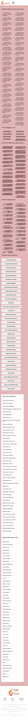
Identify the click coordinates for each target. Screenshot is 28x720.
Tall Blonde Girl (7, 480)
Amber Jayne (6, 620)
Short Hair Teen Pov (8, 472)
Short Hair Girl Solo (8, 505)
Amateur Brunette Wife (11, 291)
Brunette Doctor (7, 417)
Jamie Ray (5, 595)
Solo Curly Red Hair (8, 525)
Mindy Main (6, 561)
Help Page (12, 699)
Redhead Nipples (11, 283)
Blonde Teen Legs (11, 353)
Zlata (4, 662)
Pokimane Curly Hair (11, 271)
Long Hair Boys (7, 449)
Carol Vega (6, 637)
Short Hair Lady (7, 452)
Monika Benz (6, 606)
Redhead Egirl (11, 345)
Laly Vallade (6, 592)
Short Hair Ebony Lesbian (10, 469)
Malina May (6, 586)
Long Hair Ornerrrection (11, 263)
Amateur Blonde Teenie (9, 435)
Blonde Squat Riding (8, 528)
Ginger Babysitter (8, 508)
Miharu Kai (6, 676)
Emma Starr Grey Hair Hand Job (11, 306)
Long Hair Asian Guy (8, 430)
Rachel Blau (6, 567)
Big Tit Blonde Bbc (8, 522)
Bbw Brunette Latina (11, 369)
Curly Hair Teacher (8, 455)
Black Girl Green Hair (8, 503)
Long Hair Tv (11, 310)
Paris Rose (6, 640)
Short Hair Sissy (11, 326)
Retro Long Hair (7, 494)
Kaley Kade (6, 612)
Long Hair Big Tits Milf (9, 519)
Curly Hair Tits (11, 380)
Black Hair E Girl (11, 341)
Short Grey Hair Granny (11, 318)
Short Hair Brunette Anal (11, 357)
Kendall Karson (7, 648)
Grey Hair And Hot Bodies (11, 287)
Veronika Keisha (7, 665)
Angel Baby (6, 550)
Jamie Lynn (6, 614)
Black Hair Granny (11, 349)
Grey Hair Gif (11, 373)
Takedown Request (21, 699)
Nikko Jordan (6, 584)
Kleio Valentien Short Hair (10, 444)
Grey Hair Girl (11, 361)
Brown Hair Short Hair (9, 427)
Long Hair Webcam (11, 259)
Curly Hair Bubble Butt (9, 458)
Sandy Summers (7, 575)
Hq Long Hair (11, 388)
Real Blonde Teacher (11, 279)
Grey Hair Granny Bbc (9, 517)
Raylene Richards (8, 651)
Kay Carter (6, 623)
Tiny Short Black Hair (8, 406)
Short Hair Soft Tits (11, 295)
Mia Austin (6, 603)
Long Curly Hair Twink (9, 514)
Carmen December (8, 544)
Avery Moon (6, 671)
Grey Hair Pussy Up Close (10, 466)
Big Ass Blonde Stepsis (9, 477)
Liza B (4, 578)
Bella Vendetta (7, 589)
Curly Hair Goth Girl (8, 400)
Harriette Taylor (7, 600)
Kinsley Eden (6, 558)
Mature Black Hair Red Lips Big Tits (11, 421)
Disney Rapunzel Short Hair (11, 377)
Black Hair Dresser (8, 463)
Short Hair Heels (7, 460)
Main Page (5, 699)
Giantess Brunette (8, 424)
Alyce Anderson (7, 572)
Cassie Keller (6, 643)
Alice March (6, 541)
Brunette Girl (6, 511)
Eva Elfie (5, 645)
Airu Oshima (6, 598)
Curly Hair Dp (6, 500)
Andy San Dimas (7, 668)
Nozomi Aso (6, 659)
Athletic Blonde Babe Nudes (10, 483)
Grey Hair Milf (6, 438)
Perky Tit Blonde (11, 338)
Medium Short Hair (11, 314)
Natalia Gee (6, 553)
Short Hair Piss (7, 411)
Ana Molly (5, 657)
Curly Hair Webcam (8, 497)
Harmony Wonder (7, 564)
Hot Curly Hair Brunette (11, 330)
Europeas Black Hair (11, 275)
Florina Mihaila (7, 569)
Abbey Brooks (7, 609)
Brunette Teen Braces (11, 299)
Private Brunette (7, 414)
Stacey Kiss (6, 547)
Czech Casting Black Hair (11, 384)
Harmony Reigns (7, 626)
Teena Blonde (6, 446)
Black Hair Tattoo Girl (9, 441)
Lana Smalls (6, 555)
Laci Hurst (5, 634)
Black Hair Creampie (8, 491)
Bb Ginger (11, 302)
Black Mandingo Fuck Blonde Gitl (12, 409)
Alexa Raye (6, 654)
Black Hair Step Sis (11, 365)
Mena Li (5, 673)
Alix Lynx (5, 631)
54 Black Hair (11, 334)
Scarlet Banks (6, 617)
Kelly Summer (6, 628)
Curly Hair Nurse (7, 474)
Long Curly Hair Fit (11, 267)
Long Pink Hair (11, 322)
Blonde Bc (5, 486)
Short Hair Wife (7, 531)
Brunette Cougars (8, 403)
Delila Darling (6, 581)
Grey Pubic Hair (7, 489)
